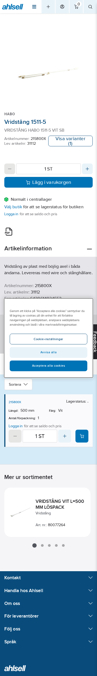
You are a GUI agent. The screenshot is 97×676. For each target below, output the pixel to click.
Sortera (15, 384)
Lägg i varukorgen (51, 182)
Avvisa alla (48, 352)
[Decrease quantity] (9, 169)
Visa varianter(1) (70, 141)
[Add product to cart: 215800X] (81, 436)
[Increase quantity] (87, 169)
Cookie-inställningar (48, 339)
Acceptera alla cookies (48, 365)
